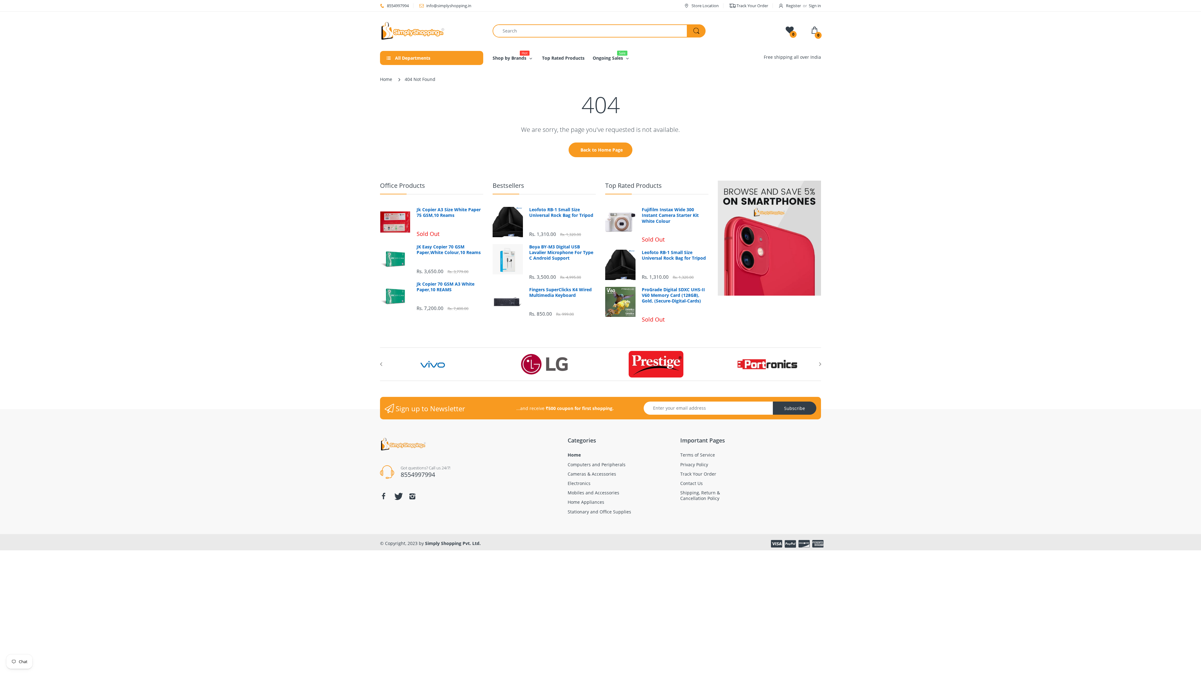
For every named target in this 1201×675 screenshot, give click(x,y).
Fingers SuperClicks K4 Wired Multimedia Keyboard (560, 292)
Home (386, 79)
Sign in (815, 5)
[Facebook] (383, 496)
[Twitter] (397, 496)
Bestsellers (508, 185)
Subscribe (794, 408)
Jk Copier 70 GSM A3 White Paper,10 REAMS (445, 286)
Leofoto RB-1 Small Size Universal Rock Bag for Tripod (561, 212)
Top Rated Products (633, 185)
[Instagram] (412, 496)
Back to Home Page (601, 150)
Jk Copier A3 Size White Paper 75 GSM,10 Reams (449, 212)
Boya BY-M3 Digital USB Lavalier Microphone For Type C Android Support (561, 252)
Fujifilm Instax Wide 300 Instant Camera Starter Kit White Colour (670, 215)
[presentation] (381, 364)
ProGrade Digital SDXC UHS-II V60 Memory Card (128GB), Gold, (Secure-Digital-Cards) (673, 295)
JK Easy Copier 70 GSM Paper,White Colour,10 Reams (449, 249)
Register (793, 5)
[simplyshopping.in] (431, 31)
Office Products (402, 185)
